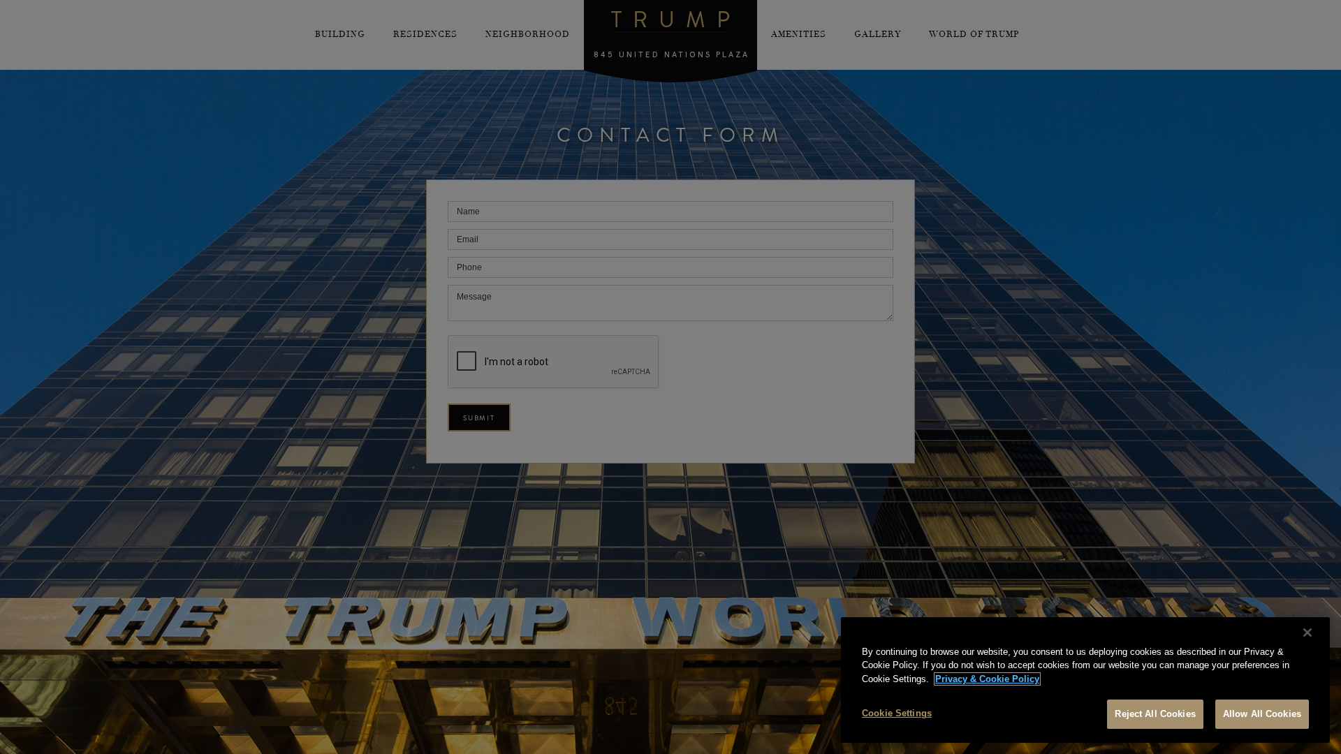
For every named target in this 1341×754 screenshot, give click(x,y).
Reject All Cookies (1155, 714)
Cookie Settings (897, 713)
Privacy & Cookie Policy (987, 679)
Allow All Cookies (1262, 714)
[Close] (1307, 632)
